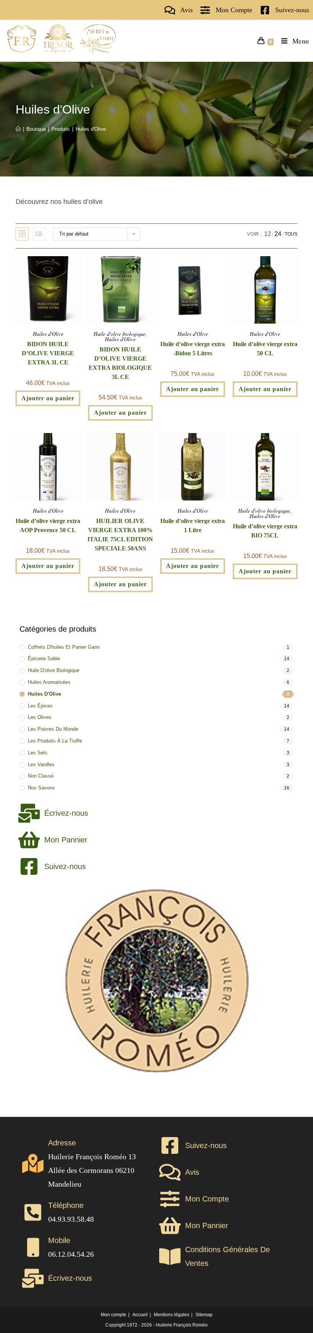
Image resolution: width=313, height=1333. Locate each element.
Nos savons (41, 788)
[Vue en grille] (22, 234)
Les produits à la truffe (55, 741)
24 (277, 234)
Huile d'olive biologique (119, 333)
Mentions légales (171, 1314)
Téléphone (66, 1205)
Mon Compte (234, 10)
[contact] (264, 10)
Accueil (140, 1314)
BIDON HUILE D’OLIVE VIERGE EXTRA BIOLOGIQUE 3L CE (120, 363)
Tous (291, 234)
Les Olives (40, 717)
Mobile (59, 1240)
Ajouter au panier (47, 398)
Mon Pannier (65, 840)
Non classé (40, 776)
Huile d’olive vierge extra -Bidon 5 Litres (192, 348)
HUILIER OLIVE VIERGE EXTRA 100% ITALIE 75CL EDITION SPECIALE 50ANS (120, 535)
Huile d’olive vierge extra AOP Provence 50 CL (48, 525)
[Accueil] (18, 129)
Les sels (37, 753)
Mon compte (113, 1314)
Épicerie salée (44, 658)
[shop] (205, 10)
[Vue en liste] (38, 234)
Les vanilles (41, 764)
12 (267, 234)
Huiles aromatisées (49, 682)
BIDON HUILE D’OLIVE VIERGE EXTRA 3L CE (48, 353)
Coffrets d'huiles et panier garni (64, 647)
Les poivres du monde (53, 729)
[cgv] (169, 1256)
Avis (186, 10)
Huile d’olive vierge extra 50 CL (265, 348)
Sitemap (204, 1314)
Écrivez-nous (66, 813)
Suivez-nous (292, 10)
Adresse (62, 1143)
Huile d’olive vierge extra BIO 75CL (265, 531)
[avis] (169, 10)
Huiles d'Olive (91, 129)
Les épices (40, 706)
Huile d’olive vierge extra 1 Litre (192, 525)
